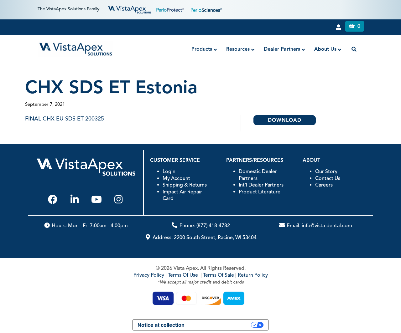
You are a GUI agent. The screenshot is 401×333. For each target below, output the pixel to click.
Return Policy (253, 275)
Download (284, 120)
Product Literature (259, 192)
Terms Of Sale (218, 275)
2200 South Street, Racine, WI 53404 (215, 237)
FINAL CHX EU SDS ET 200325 (64, 118)
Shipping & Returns (185, 185)
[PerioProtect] (171, 9)
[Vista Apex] (129, 9)
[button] (52, 199)
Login (169, 171)
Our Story (326, 171)
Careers (324, 185)
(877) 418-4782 (213, 226)
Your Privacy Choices (221, 325)
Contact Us (327, 178)
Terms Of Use (183, 275)
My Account (176, 178)
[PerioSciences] (206, 9)
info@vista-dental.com (327, 226)
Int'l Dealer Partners (261, 185)
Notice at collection (161, 325)
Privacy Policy (148, 275)
